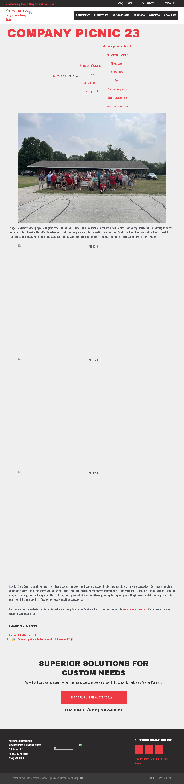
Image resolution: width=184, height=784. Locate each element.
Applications (120, 15)
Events (91, 74)
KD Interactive (156, 778)
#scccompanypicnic (117, 89)
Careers (154, 15)
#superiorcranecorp (117, 97)
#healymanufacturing (117, 55)
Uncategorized (91, 91)
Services (139, 15)
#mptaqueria (117, 72)
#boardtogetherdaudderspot (117, 46)
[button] (164, 627)
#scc (117, 80)
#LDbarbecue (117, 63)
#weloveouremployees (117, 106)
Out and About (91, 82)
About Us (170, 15)
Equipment (83, 15)
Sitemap (82, 778)
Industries (101, 15)
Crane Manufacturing (90, 65)
